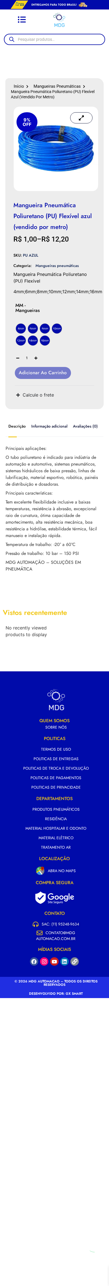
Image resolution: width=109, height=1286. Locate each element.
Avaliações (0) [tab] (85, 426)
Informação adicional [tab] (49, 426)
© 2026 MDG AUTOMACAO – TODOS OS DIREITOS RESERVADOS (56, 983)
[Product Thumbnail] (81, 117)
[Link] (74, 961)
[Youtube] (54, 961)
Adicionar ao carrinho (43, 372)
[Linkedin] (64, 961)
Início (19, 86)
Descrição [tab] (17, 426)
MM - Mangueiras (27, 308)
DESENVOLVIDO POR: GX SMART (56, 993)
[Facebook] (34, 961)
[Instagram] (44, 961)
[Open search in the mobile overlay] (57, 39)
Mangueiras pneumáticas (57, 86)
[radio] (21, 328)
